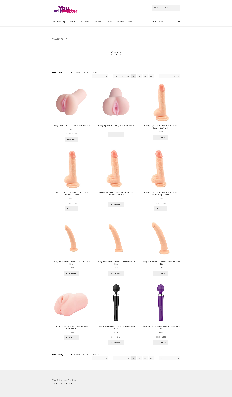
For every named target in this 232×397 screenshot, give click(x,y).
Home (57, 39)
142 (116, 76)
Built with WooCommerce (62, 383)
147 (145, 76)
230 (162, 76)
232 (174, 76)
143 (122, 76)
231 (168, 76)
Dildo (130, 21)
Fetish (109, 21)
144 (128, 76)
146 (139, 76)
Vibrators (120, 21)
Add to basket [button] (116, 135)
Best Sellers (84, 21)
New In (72, 21)
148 (151, 76)
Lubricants (98, 21)
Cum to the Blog (58, 21)
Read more (71, 139)
